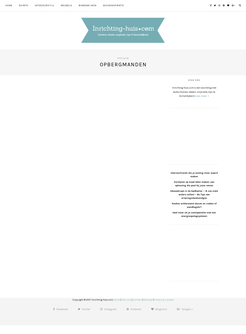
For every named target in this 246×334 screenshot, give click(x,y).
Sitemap (147, 299)
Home (9, 5)
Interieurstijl (44, 5)
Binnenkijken (88, 5)
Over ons (126, 299)
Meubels (66, 5)
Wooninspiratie (113, 5)
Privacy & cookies (164, 299)
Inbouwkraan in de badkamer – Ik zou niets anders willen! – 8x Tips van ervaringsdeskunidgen (194, 194)
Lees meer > (202, 96)
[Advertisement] (194, 136)
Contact (137, 299)
